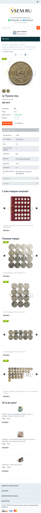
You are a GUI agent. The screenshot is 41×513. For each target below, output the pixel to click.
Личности (31, 49)
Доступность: (6, 115)
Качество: (5, 108)
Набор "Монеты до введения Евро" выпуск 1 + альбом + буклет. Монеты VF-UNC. (18, 415)
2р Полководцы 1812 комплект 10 (14, 352)
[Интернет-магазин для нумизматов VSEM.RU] (20, 10)
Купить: (4, 118)
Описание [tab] (6, 178)
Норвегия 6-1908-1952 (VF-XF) (12, 465)
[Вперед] (25, 55)
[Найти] (38, 28)
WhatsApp (14, 20)
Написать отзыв (7, 99)
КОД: (3, 112)
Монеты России (30, 47)
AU (4, 59)
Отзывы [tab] (6, 183)
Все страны (14, 45)
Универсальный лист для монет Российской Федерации (18, 226)
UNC (5, 242)
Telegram (29, 20)
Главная (5, 45)
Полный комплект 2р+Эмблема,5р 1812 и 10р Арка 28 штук (20, 392)
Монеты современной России (12, 47)
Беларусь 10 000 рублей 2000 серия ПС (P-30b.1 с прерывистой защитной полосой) (19, 440)
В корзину (7, 123)
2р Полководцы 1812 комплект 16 (14, 273)
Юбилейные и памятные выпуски (13, 49)
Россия (22, 45)
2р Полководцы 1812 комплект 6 (14, 312)
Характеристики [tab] (8, 130)
